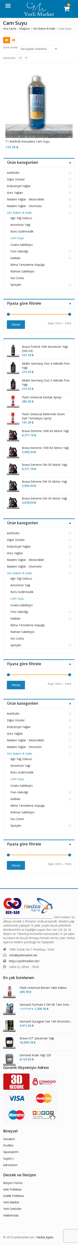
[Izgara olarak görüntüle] (6, 40)
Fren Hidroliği (19, 251)
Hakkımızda (11, 1215)
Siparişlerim (11, 1152)
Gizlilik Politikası (13, 1196)
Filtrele (15, 325)
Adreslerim (10, 1165)
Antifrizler (13, 173)
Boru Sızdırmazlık (21, 231)
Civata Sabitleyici (21, 245)
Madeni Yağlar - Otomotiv (24, 206)
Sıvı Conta (17, 278)
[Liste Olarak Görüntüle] (13, 40)
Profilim (8, 1145)
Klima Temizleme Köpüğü (27, 265)
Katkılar (15, 258)
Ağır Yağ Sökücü (21, 218)
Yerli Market (11, 1202)
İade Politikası (12, 1189)
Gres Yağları (15, 193)
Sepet (7, 1159)
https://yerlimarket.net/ (24, 961)
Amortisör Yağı (20, 225)
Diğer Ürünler (16, 179)
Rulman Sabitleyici (22, 271)
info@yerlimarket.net (23, 955)
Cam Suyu (17, 238)
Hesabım (9, 1139)
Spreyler (15, 285)
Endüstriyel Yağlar (19, 186)
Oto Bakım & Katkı (19, 213)
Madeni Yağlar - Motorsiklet (25, 199)
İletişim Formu (12, 1183)
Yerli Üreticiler (12, 1209)
